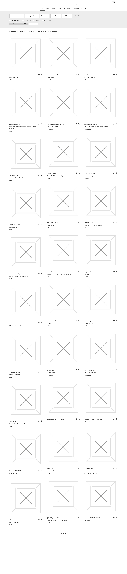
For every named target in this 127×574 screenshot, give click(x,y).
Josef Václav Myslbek (53, 75)
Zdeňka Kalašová (89, 173)
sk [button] (114, 2)
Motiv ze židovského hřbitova (17, 178)
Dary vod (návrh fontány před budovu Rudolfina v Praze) (23, 127)
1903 (85, 80)
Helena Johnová (52, 173)
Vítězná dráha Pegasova (91, 372)
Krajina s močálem (14, 522)
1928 (48, 178)
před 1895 (49, 80)
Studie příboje (51, 372)
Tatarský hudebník (52, 126)
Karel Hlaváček (13, 77)
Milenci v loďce (88, 323)
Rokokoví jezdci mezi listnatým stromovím (59, 274)
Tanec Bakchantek (52, 225)
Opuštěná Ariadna (89, 77)
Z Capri (49, 323)
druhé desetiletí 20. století (91, 473)
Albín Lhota (12, 520)
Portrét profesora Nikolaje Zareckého (58, 520)
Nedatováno (50, 129)
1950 (10, 426)
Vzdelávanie (66, 8)
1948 (10, 278)
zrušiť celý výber (34, 23)
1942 (10, 377)
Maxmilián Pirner (89, 468)
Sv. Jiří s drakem (89, 471)
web (46, 4)
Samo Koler (12, 421)
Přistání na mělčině (15, 325)
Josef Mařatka (88, 75)
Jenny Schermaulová (90, 124)
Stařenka (87, 520)
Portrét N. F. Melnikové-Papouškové (57, 176)
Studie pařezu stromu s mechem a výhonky (97, 126)
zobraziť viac (63, 533)
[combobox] (63, 5)
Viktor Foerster (13, 175)
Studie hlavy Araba (14, 374)
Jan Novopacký (13, 323)
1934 (85, 522)
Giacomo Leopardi (89, 176)
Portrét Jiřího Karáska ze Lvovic (18, 424)
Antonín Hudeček (52, 321)
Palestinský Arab (14, 227)
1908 (10, 80)
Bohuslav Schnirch (14, 124)
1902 (48, 326)
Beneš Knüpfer (51, 370)
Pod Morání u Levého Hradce (93, 225)
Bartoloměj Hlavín (89, 321)
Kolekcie (48, 8)
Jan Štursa (12, 75)
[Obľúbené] (85, 9)
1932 (48, 424)
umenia (81, 4)
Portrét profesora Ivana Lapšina (18, 276)
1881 (48, 227)
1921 (10, 475)
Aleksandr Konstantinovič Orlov (93, 419)
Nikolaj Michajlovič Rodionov (55, 419)
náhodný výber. (54, 31)
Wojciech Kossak (89, 272)
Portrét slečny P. (52, 471)
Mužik (48, 422)
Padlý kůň (87, 274)
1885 (48, 276)
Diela (42, 8)
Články (59, 8)
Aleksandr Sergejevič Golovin (55, 124)
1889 (10, 131)
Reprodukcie (75, 8)
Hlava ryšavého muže (90, 422)
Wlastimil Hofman (14, 224)
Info (82, 8)
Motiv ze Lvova (13, 473)
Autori (53, 8)
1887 (85, 227)
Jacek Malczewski (52, 222)
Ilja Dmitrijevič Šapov (15, 274)
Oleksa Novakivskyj (15, 470)
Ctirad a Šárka (51, 77)
